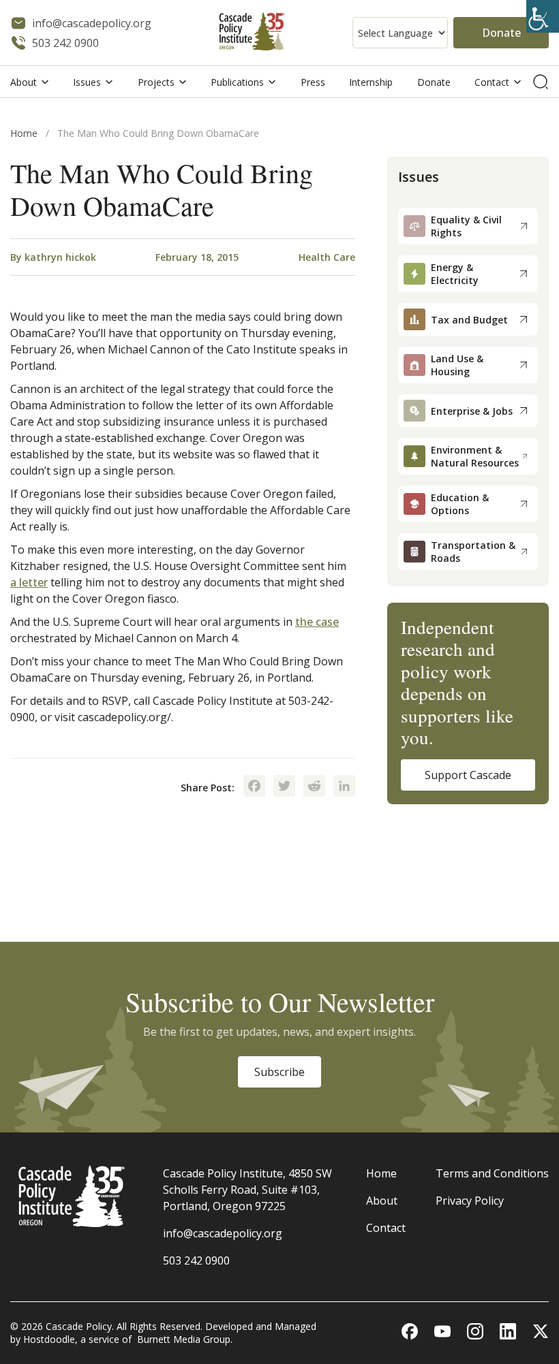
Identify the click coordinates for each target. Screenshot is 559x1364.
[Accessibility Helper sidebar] (542, 16)
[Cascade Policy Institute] (252, 33)
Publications (237, 82)
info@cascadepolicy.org (222, 1233)
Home (23, 133)
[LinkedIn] (344, 787)
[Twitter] (284, 787)
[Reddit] (314, 787)
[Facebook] (254, 787)
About (23, 82)
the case (317, 621)
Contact (491, 82)
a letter (29, 582)
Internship (371, 82)
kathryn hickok (60, 257)
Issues (87, 82)
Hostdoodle (49, 1339)
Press (313, 82)
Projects (156, 82)
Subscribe (279, 1071)
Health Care (327, 257)
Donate (501, 32)
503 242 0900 (196, 1260)
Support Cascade (468, 774)
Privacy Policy (470, 1200)
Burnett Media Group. (184, 1339)
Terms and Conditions (492, 1173)
